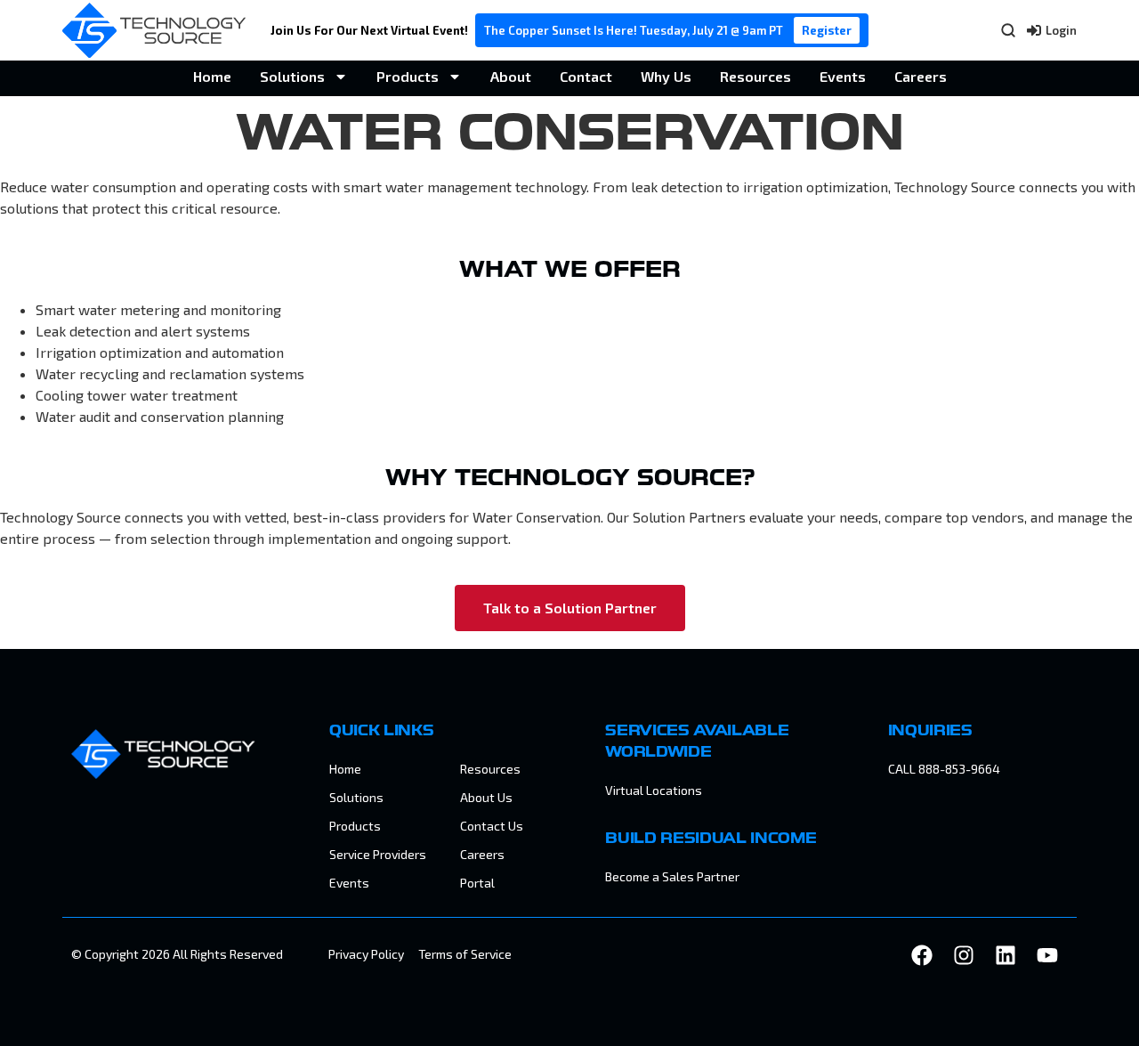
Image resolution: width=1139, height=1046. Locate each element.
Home (212, 76)
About (510, 76)
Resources (755, 76)
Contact (586, 76)
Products (407, 76)
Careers (920, 76)
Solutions (292, 76)
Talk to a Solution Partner (570, 607)
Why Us (666, 76)
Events (843, 76)
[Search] (1008, 30)
